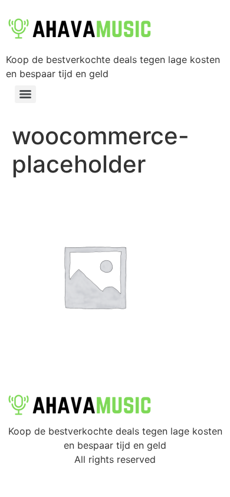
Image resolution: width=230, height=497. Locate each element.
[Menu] (25, 94)
